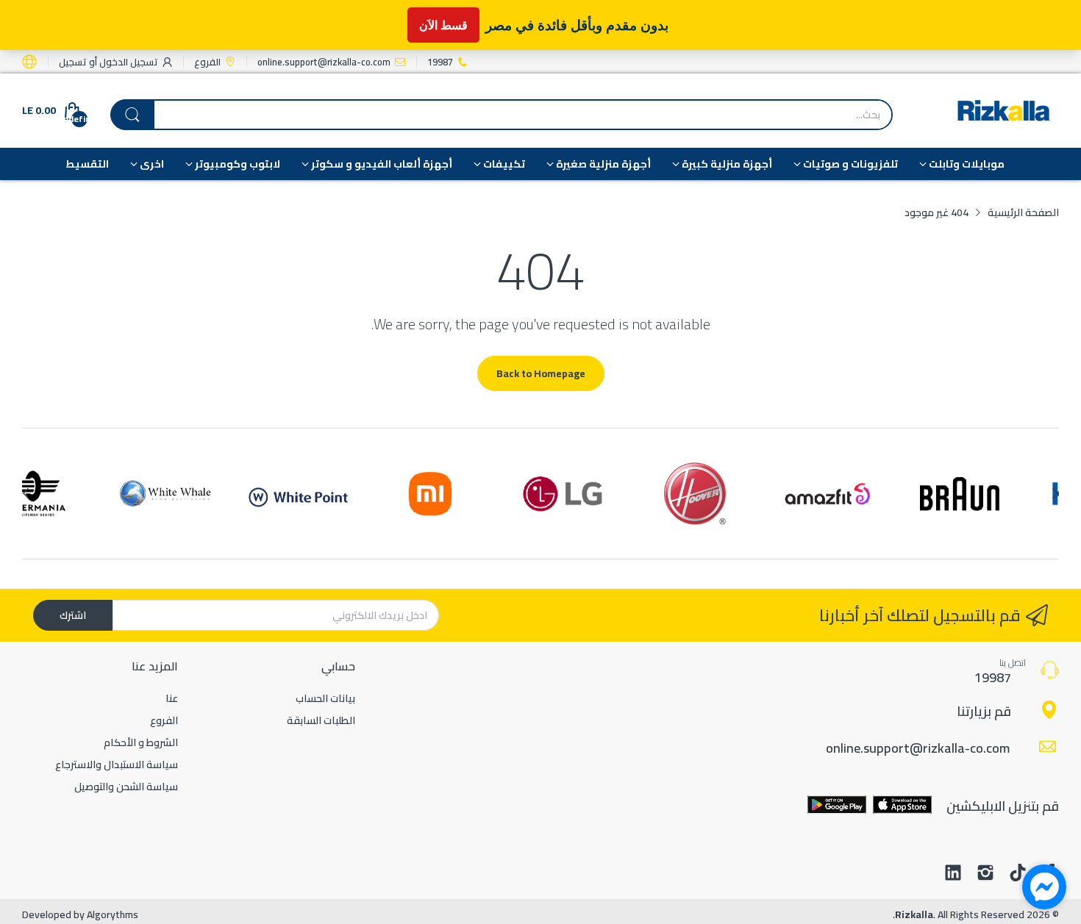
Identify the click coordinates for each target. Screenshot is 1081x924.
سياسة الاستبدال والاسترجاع (116, 764)
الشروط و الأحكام (141, 742)
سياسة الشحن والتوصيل (126, 786)
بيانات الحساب (325, 698)
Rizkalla (914, 914)
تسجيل (73, 62)
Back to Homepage (540, 373)
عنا (171, 698)
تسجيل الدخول (127, 62)
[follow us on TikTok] (1018, 874)
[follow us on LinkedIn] (953, 874)
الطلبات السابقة (321, 720)
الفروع (164, 720)
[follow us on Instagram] (985, 874)
